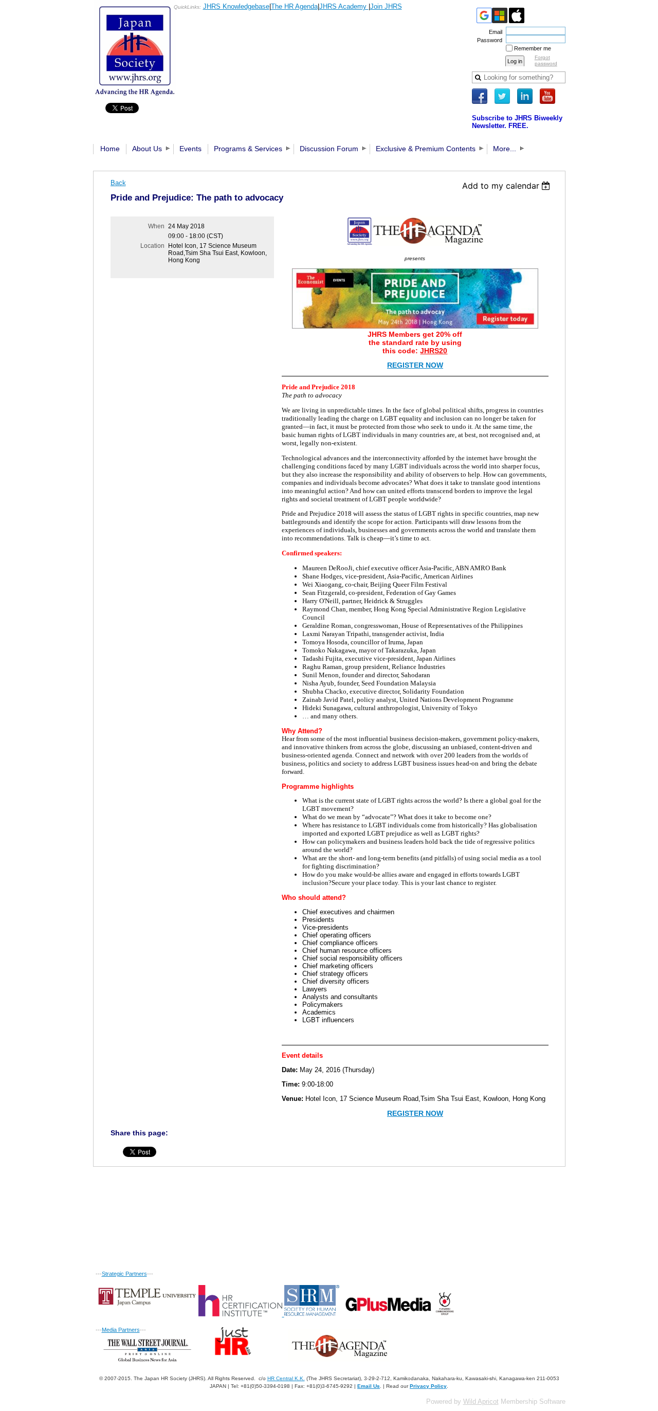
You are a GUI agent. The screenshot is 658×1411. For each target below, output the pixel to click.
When (156, 226)
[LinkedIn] (525, 96)
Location (152, 245)
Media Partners (121, 1330)
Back (118, 183)
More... (504, 148)
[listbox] (507, 185)
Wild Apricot (481, 1401)
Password (487, 40)
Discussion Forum (329, 148)
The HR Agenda (294, 6)
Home (110, 148)
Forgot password (546, 60)
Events (190, 148)
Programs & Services (248, 148)
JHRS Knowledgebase (236, 6)
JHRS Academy (344, 6)
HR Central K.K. (286, 1378)
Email (493, 32)
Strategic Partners (124, 1274)
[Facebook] (479, 96)
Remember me (532, 48)
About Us (147, 148)
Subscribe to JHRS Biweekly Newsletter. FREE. (517, 122)
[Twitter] (502, 96)
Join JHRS (386, 6)
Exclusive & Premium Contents (426, 148)
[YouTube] (547, 96)
